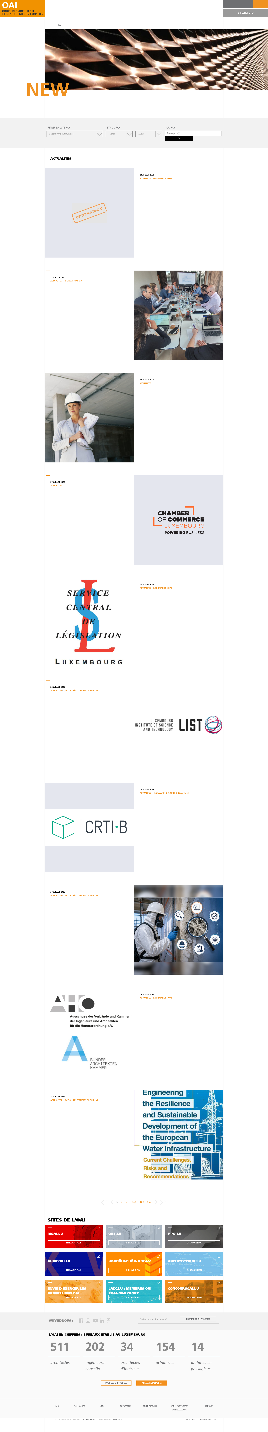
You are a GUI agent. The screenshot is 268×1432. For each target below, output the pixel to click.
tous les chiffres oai (116, 1383)
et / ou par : (114, 128)
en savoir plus (73, 1243)
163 (149, 1201)
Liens (102, 1406)
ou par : (171, 128)
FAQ (57, 1406)
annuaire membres (152, 1383)
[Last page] (163, 1202)
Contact (209, 1406)
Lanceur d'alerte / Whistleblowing (179, 1408)
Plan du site (79, 1406)
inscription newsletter (198, 1319)
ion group (117, 1420)
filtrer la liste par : (59, 128)
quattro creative (88, 1420)
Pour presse (125, 1406)
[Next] (156, 1202)
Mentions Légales (208, 1420)
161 (134, 1201)
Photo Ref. (190, 1420)
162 (142, 1201)
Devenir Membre (150, 1406)
